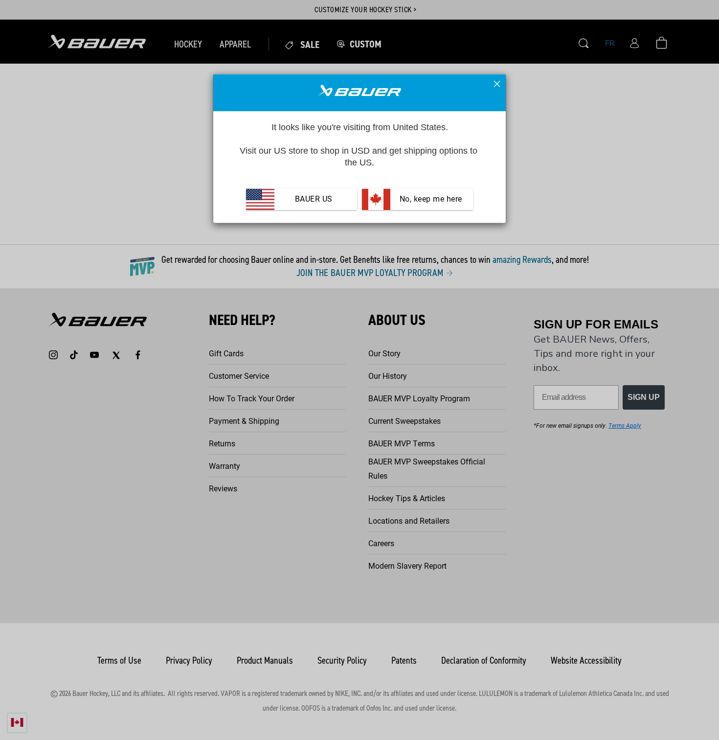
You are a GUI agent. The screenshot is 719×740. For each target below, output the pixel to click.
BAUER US (314, 199)
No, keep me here (429, 199)
